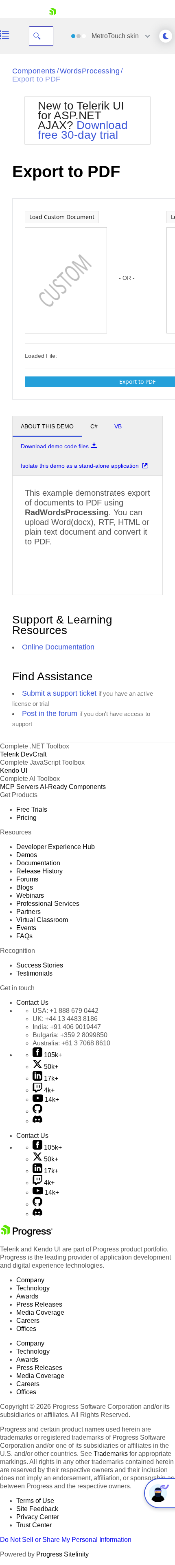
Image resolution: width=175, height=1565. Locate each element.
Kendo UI (13, 770)
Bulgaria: (70, 1035)
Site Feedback (37, 1508)
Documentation (38, 863)
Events (26, 927)
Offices (26, 1328)
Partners (28, 911)
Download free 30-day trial (83, 130)
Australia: (71, 1043)
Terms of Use (35, 1500)
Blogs (24, 887)
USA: (65, 1010)
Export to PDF (36, 79)
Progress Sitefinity (62, 1554)
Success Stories (39, 965)
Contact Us (32, 1002)
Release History (39, 871)
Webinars (30, 895)
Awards (27, 1296)
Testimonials (34, 973)
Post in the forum (49, 713)
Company (30, 1280)
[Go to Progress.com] (26, 1234)
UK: (65, 1018)
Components (34, 71)
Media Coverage (40, 1312)
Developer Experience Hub (55, 846)
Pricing (26, 817)
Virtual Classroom (42, 919)
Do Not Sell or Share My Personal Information (65, 1539)
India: (67, 1026)
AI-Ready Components (73, 786)
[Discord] (37, 1121)
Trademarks (111, 1453)
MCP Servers (19, 786)
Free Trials (31, 809)
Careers (27, 1320)
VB (118, 426)
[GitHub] (37, 1111)
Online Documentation (58, 647)
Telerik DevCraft (23, 754)
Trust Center (34, 1525)
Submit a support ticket (59, 693)
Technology (33, 1288)
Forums (27, 879)
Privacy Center (37, 1516)
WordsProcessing (90, 71)
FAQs (24, 936)
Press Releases (39, 1304)
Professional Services (47, 903)
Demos (26, 854)
